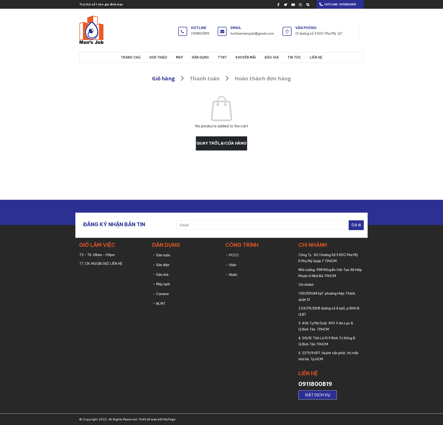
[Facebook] (278, 4)
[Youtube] (293, 4)
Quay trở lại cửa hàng (221, 143)
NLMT (161, 303)
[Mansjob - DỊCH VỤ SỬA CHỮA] (91, 30)
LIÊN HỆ (116, 263)
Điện (232, 265)
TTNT (222, 57)
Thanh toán (205, 78)
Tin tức (294, 57)
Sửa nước (163, 255)
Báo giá (272, 57)
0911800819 (347, 4)
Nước (233, 274)
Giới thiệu (158, 57)
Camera (162, 294)
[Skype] (307, 4)
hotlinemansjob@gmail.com (252, 33)
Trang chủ (130, 57)
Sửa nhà (162, 274)
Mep (179, 57)
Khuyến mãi (246, 57)
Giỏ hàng (163, 78)
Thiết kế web (147, 419)
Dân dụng (200, 57)
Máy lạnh (163, 284)
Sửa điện (162, 265)
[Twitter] (286, 4)
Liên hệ (316, 57)
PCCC (234, 255)
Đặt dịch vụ (317, 394)
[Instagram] (300, 4)
